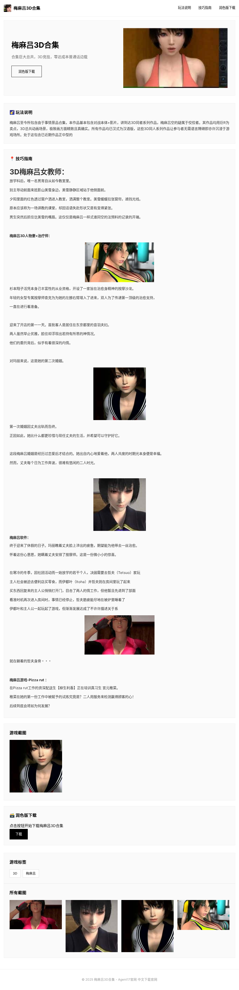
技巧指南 (204, 8)
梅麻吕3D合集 (27, 8)
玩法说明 (184, 8)
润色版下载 (227, 8)
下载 (18, 834)
